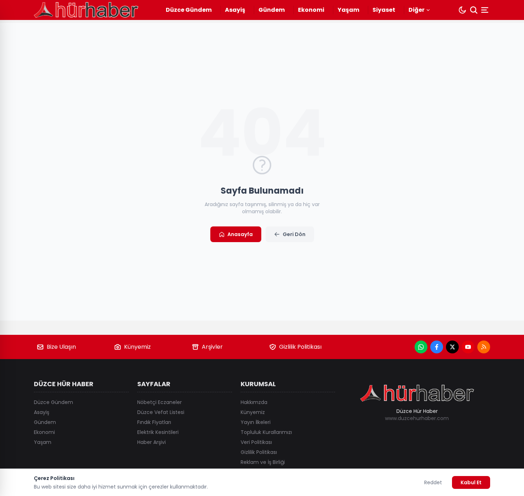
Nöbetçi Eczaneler (159, 402)
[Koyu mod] (462, 10)
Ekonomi (311, 10)
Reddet (433, 482)
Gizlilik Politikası (300, 347)
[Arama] (473, 10)
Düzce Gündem (189, 10)
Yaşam (348, 10)
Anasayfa (240, 234)
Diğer (417, 10)
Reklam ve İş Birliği (263, 462)
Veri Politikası (256, 442)
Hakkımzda (254, 402)
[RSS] (483, 347)
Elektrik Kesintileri (158, 432)
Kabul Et (471, 482)
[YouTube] (468, 347)
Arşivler (212, 347)
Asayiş (235, 10)
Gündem (271, 10)
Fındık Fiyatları (154, 422)
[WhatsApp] (421, 347)
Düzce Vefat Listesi (160, 412)
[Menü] (485, 10)
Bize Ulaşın (61, 347)
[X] (452, 347)
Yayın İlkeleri (256, 422)
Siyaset (384, 10)
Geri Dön (294, 234)
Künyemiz (137, 347)
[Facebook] (436, 347)
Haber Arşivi (151, 442)
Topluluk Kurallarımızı (266, 432)
